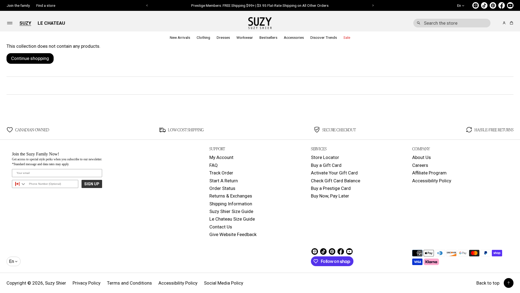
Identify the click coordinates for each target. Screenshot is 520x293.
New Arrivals (180, 37)
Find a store (45, 5)
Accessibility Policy (431, 180)
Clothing (203, 37)
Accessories (294, 37)
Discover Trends (323, 37)
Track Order (221, 173)
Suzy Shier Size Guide (231, 211)
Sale (346, 37)
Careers (420, 165)
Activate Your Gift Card (334, 173)
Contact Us (220, 227)
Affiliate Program (429, 173)
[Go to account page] (504, 23)
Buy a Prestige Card (331, 188)
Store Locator (325, 157)
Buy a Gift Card (326, 165)
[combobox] (451, 23)
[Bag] (511, 23)
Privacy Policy (86, 283)
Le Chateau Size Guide (232, 219)
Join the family (18, 5)
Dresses (223, 37)
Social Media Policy (223, 283)
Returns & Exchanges (230, 196)
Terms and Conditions (129, 283)
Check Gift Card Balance (335, 180)
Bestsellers (268, 37)
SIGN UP (91, 184)
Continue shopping (30, 58)
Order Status (222, 188)
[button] (451, 23)
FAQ (213, 165)
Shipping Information (230, 203)
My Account (221, 157)
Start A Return (223, 180)
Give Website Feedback (232, 234)
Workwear (244, 37)
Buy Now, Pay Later (330, 196)
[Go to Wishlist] (496, 23)
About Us (421, 157)
